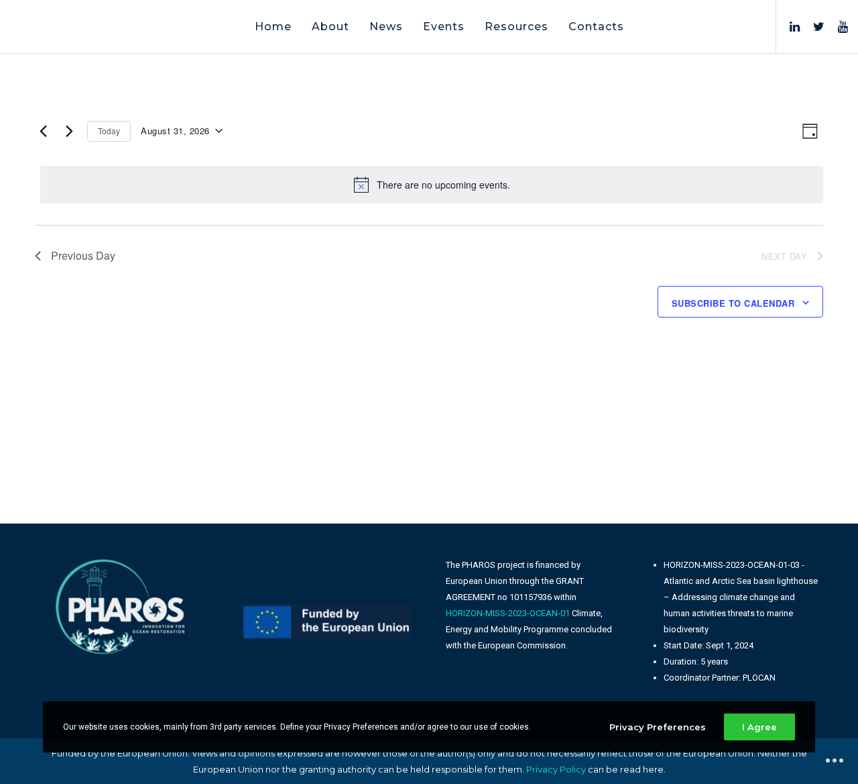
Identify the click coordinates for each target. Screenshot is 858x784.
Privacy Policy (556, 769)
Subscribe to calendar (733, 303)
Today (109, 130)
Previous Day (83, 255)
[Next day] (69, 131)
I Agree (759, 727)
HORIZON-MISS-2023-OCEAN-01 (508, 613)
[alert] (431, 184)
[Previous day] (43, 131)
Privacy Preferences (657, 727)
